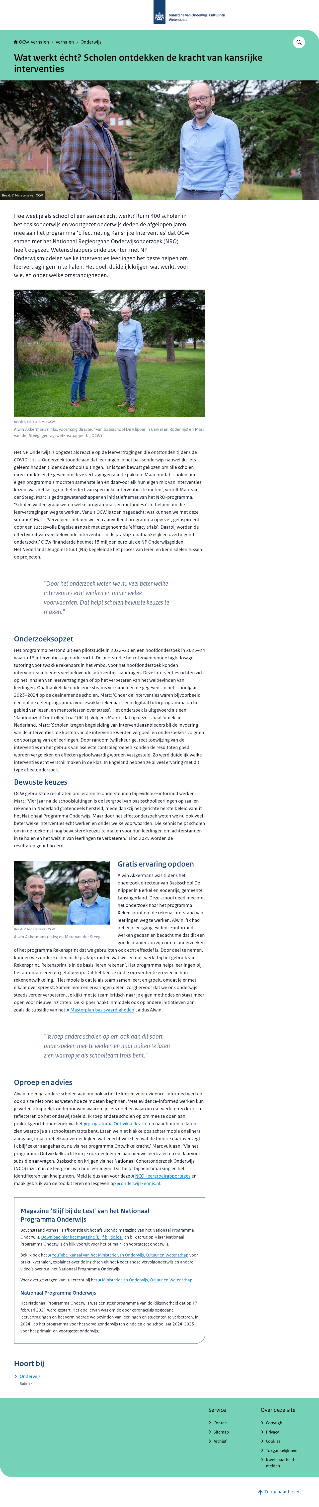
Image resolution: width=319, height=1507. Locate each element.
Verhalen (65, 42)
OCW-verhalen (34, 42)
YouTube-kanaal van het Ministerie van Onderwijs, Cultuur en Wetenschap (120, 1255)
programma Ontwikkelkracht (118, 1124)
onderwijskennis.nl (140, 1184)
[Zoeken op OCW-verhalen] (299, 42)
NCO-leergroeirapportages (162, 1176)
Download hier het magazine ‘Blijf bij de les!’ (82, 1237)
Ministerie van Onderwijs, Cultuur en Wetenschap (147, 1280)
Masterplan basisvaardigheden (102, 1010)
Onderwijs (90, 42)
